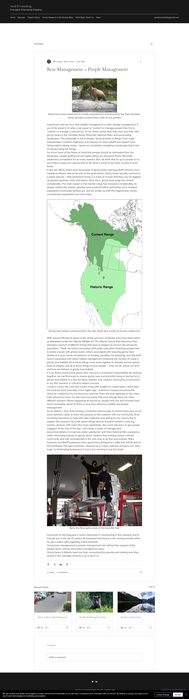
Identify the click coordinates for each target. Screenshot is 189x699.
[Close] (185, 694)
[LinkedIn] (96, 681)
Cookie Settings (162, 694)
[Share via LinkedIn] (61, 564)
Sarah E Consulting (20, 6)
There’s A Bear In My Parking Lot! (52, 617)
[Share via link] (67, 564)
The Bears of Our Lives (131, 617)
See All (152, 587)
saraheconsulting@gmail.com (166, 17)
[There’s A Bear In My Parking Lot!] (52, 602)
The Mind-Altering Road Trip (92, 617)
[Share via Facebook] (48, 564)
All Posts (38, 43)
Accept (178, 694)
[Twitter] (92, 681)
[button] (151, 44)
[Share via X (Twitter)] (54, 564)
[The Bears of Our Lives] (136, 602)
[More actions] (140, 61)
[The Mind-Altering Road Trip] (94, 602)
